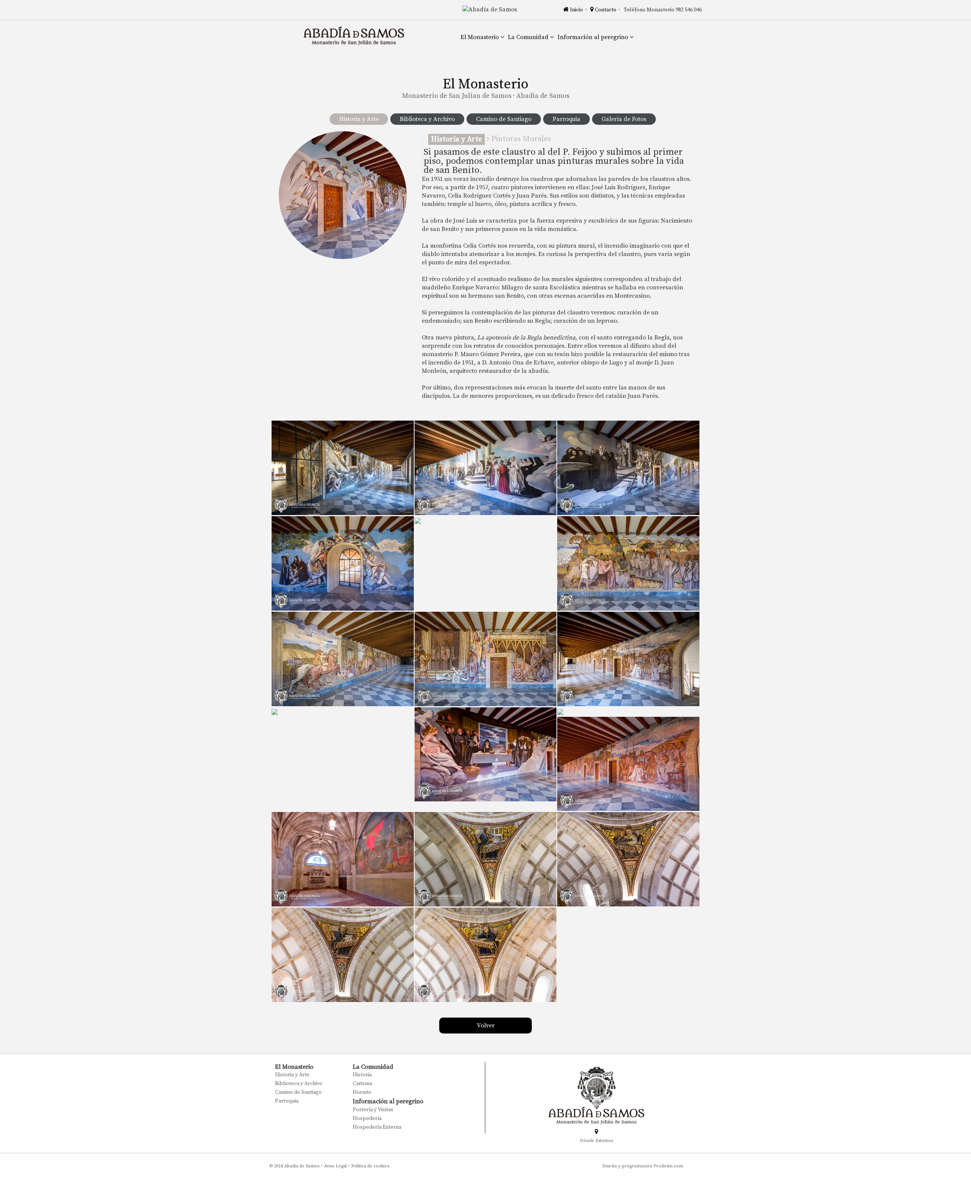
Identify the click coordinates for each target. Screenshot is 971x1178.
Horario (362, 1092)
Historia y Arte (359, 119)
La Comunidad (529, 37)
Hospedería (367, 1118)
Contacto (605, 9)
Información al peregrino (594, 37)
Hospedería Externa (377, 1127)
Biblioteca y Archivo (427, 119)
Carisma (362, 1083)
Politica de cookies (370, 1166)
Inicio (576, 9)
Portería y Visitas (373, 1109)
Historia (362, 1074)
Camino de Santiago (503, 119)
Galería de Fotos (624, 119)
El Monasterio (480, 37)
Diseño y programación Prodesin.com (642, 1166)
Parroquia (566, 119)
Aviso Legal (335, 1166)
